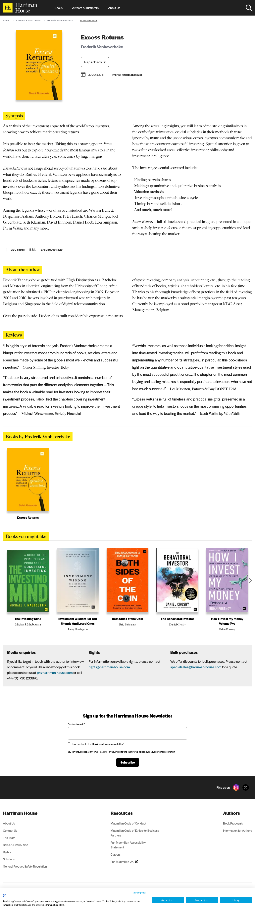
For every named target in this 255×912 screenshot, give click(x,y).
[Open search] (249, 8)
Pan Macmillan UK (122, 861)
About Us (114, 8)
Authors (231, 813)
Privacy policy (139, 892)
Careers (116, 854)
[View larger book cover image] (39, 65)
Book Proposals (233, 823)
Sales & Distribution (15, 845)
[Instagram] (236, 787)
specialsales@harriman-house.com (195, 667)
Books (59, 8)
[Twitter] (245, 787)
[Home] (20, 8)
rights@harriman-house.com (109, 667)
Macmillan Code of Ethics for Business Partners (135, 832)
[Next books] (250, 580)
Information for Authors (237, 830)
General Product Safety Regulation (25, 866)
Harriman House (20, 813)
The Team (9, 837)
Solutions (9, 859)
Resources (122, 813)
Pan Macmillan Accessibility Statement (128, 844)
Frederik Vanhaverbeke (60, 20)
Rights (7, 852)
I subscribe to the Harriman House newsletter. (98, 744)
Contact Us (10, 830)
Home (6, 20)
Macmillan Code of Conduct (128, 823)
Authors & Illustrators (85, 8)
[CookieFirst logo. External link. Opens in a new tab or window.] (4, 895)
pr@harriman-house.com (55, 672)
